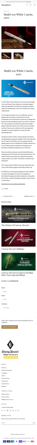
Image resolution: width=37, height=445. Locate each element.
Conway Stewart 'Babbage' (12, 249)
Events (3, 375)
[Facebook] (5, 411)
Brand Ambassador (6, 370)
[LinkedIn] (18, 411)
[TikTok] (10, 411)
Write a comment (9, 327)
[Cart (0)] (30, 5)
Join (34, 422)
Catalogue (4, 373)
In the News (4, 381)
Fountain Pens (5, 378)
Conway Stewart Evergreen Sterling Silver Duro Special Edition (17, 273)
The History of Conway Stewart (15, 225)
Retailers (3, 386)
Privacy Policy (5, 397)
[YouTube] (16, 411)
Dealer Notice (5, 394)
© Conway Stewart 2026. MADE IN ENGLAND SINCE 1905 (18, 438)
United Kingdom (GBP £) (18, 434)
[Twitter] (7, 411)
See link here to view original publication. (13, 184)
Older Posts (7, 196)
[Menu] (35, 5)
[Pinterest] (13, 411)
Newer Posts (29, 196)
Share (6, 188)
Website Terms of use (7, 399)
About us (3, 367)
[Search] (27, 5)
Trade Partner (5, 383)
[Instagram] (2, 411)
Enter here (28, 1)
